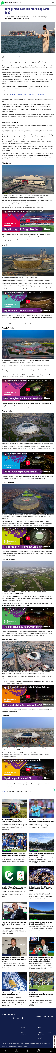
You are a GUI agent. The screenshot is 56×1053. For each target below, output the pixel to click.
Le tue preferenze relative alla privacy (44, 1037)
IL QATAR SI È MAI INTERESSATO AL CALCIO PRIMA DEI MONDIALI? (28, 94)
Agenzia (22, 1030)
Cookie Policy (41, 1034)
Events (21, 1032)
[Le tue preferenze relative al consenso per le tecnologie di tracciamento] (54, 789)
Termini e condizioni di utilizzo (44, 1032)
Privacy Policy (41, 1030)
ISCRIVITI (4, 791)
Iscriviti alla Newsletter (44, 1016)
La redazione (23, 1034)
